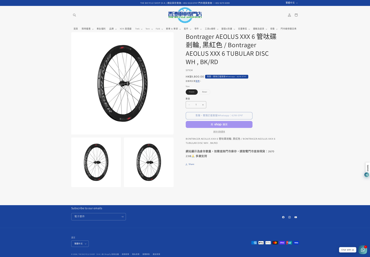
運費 (198, 81)
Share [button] (191, 164)
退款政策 (125, 254)
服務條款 (146, 254)
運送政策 (156, 254)
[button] (74, 15)
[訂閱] (122, 216)
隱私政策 (135, 254)
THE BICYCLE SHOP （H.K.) (90, 254)
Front (193, 93)
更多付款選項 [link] (219, 132)
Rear (205, 93)
